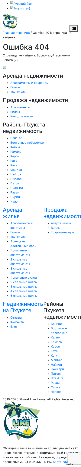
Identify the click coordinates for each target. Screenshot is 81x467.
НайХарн (16, 179)
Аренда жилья (12, 213)
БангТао (16, 138)
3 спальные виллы (23, 286)
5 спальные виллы (23, 295)
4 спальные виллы (23, 291)
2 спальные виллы (23, 282)
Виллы (15, 87)
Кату (13, 165)
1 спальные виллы (23, 277)
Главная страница (16, 33)
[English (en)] (20, 8)
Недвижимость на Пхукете (23, 307)
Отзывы (16, 317)
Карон (14, 156)
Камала (15, 151)
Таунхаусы (18, 92)
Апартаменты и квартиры (29, 83)
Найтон (15, 174)
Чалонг (15, 201)
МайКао (16, 170)
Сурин (15, 197)
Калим (15, 147)
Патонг (15, 183)
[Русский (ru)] (21, 3)
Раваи (14, 192)
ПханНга (16, 188)
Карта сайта (62, 462)
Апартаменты (20, 107)
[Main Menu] (73, 28)
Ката (13, 161)
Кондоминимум (21, 116)
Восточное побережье (27, 142)
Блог (13, 326)
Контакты (17, 322)
